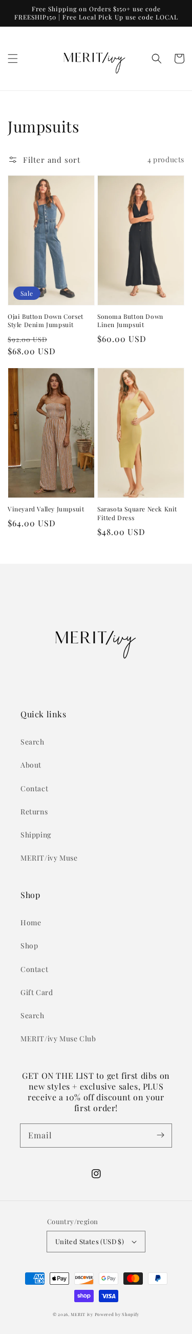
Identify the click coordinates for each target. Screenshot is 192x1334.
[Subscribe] (160, 1135)
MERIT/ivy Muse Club (58, 1038)
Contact (34, 788)
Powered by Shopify (117, 1314)
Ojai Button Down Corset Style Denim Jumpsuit (45, 320)
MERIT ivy (82, 1314)
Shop (29, 945)
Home (30, 922)
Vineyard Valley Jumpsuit (46, 509)
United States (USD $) (89, 1241)
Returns (34, 811)
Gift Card (36, 992)
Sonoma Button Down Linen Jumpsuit (130, 320)
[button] (13, 58)
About (30, 765)
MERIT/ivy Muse (48, 858)
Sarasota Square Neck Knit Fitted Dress (137, 513)
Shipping (35, 835)
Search (32, 742)
